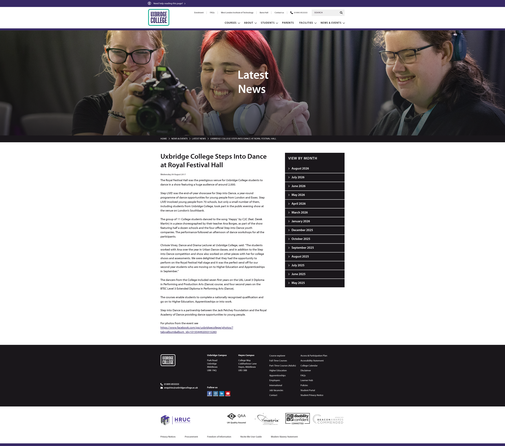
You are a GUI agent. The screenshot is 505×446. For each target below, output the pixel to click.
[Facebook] (209, 393)
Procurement (191, 437)
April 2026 (299, 203)
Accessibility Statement (312, 361)
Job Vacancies (276, 390)
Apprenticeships (277, 375)
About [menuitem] (248, 23)
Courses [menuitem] (231, 23)
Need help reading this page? (168, 3)
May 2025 (298, 283)
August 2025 (300, 256)
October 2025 (301, 239)
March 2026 (300, 212)
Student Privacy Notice (312, 395)
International (275, 385)
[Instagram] (215, 393)
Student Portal (308, 390)
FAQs (212, 13)
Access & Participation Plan (314, 356)
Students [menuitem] (268, 23)
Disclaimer (306, 370)
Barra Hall (264, 13)
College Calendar (309, 366)
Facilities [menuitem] (306, 23)
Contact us (279, 13)
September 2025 (303, 247)
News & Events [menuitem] (331, 23)
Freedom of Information (219, 437)
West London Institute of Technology (237, 13)
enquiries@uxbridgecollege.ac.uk (181, 388)
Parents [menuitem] (288, 23)
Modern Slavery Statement (284, 437)
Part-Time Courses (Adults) (282, 366)
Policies (304, 385)
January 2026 (301, 221)
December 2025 (302, 230)
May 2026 (298, 195)
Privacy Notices (168, 437)
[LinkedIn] (221, 393)
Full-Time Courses (278, 361)
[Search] (341, 12)
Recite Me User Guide (251, 437)
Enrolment (199, 13)
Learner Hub (307, 380)
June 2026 (298, 186)
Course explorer (277, 356)
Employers (274, 380)
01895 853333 (300, 13)
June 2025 (298, 274)
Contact (273, 395)
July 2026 (298, 177)
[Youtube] (227, 393)
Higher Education (278, 370)
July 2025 (298, 265)
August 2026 (300, 168)
